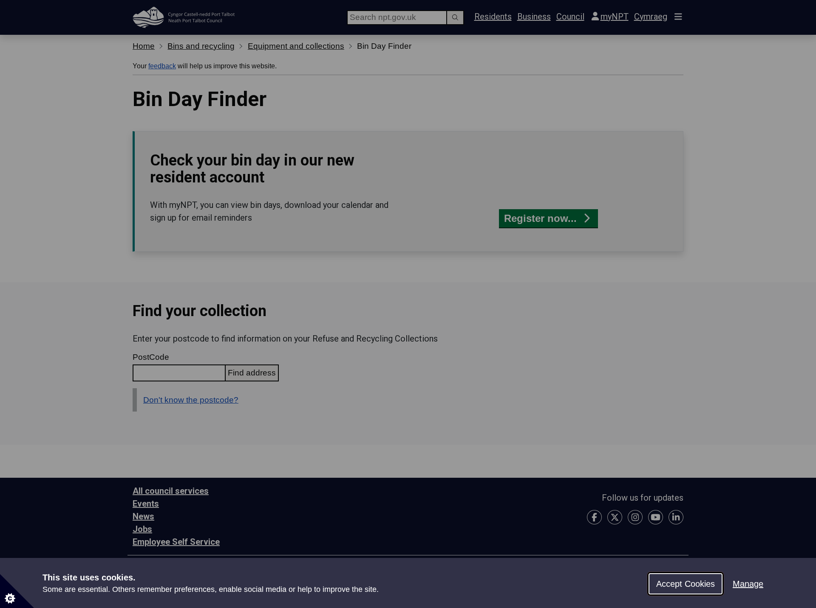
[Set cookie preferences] (17, 591)
